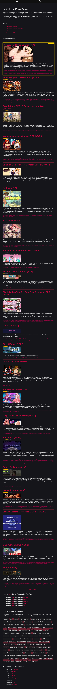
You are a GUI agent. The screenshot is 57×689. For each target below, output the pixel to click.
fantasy (29, 627)
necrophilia (6, 644)
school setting (37, 650)
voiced (25, 661)
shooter (17, 653)
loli (40, 636)
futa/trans (14, 630)
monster (6, 641)
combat (22, 624)
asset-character (8, 622)
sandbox (26, 650)
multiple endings (21, 641)
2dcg (11, 619)
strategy (18, 655)
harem (17, 633)
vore (30, 661)
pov (27, 647)
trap (30, 658)
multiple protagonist (44, 641)
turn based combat (37, 658)
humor (34, 633)
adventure (26, 619)
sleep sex (6, 655)
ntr (28, 644)
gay (32, 630)
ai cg (37, 619)
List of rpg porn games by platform (15, 28)
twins (44, 658)
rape (49, 647)
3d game (16, 619)
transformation (23, 658)
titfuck (12, 658)
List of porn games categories (13, 30)
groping (47, 630)
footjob (5, 630)
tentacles (50, 655)
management (17, 638)
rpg (22, 650)
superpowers (31, 655)
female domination (37, 627)
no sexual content (21, 644)
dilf (52, 624)
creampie (40, 624)
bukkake (42, 622)
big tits (30, 622)
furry (10, 630)
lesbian (36, 636)
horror (22, 633)
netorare (13, 644)
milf (31, 638)
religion (12, 650)
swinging (38, 655)
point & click (13, 647)
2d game (6, 619)
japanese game (14, 636)
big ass (25, 622)
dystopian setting (12, 627)
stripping (24, 655)
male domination (46, 636)
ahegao (33, 619)
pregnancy (32, 647)
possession (21, 647)
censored (48, 622)
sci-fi (44, 650)
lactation (30, 636)
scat (31, 650)
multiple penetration (32, 641)
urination (50, 658)
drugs (5, 627)
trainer (16, 658)
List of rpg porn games (11, 26)
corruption (28, 624)
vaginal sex (7, 661)
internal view (45, 633)
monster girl (12, 641)
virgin (12, 661)
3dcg (21, 619)
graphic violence (39, 630)
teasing (44, 655)
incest (39, 633)
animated (48, 619)
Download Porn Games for (17, 597)
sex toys (49, 650)
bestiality (20, 622)
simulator (35, 653)
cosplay (35, 624)
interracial (6, 636)
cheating (16, 624)
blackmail (36, 622)
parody (45, 644)
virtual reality (18, 661)
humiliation (28, 633)
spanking (12, 655)
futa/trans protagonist (24, 630)
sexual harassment (9, 653)
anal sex (42, 619)
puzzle (45, 647)
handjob (12, 633)
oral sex (32, 644)
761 (30, 589)
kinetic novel (23, 636)
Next (34, 589)
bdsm (14, 622)
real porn (6, 650)
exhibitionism (21, 627)
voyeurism (35, 661)
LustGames (12, 669)
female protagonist (48, 627)
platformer (6, 647)
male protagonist (8, 638)
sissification (42, 653)
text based (6, 658)
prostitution (39, 647)
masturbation (25, 638)
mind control (37, 638)
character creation (8, 624)
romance (17, 650)
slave (48, 653)
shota (21, 653)
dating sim (47, 624)
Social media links (10, 33)
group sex (6, 633)
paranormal (39, 644)
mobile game (45, 638)
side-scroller (28, 653)
